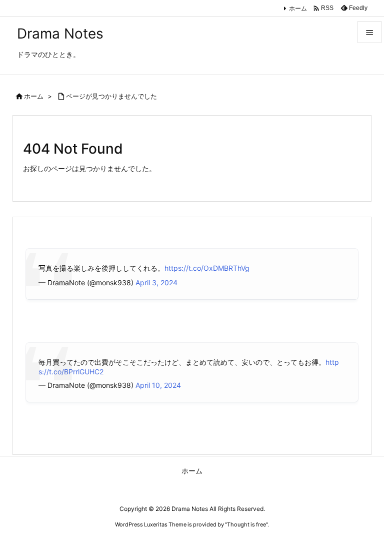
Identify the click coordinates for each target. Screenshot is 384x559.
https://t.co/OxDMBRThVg (207, 268)
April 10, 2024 (158, 385)
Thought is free (246, 524)
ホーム (298, 8)
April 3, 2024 (157, 282)
